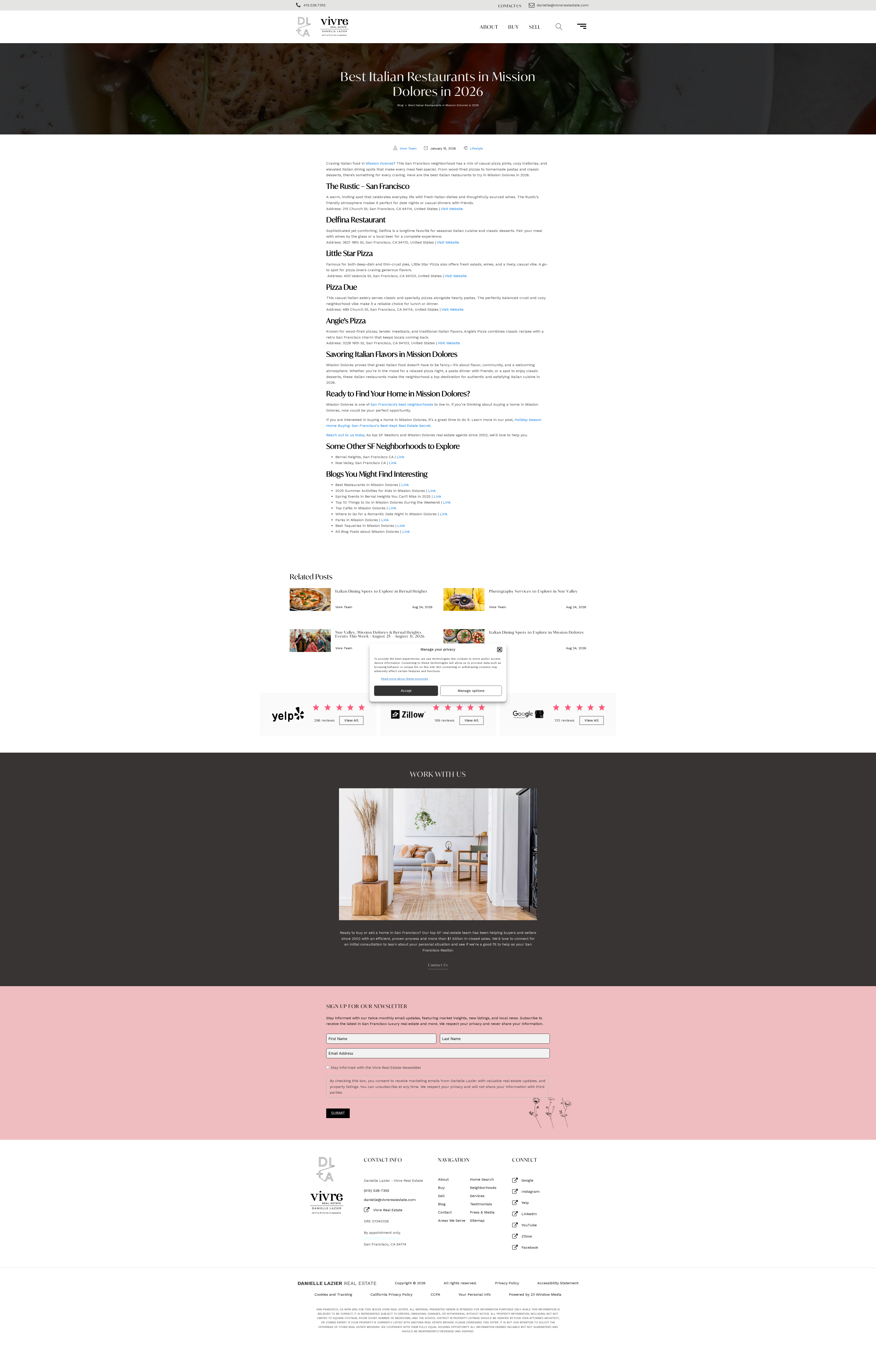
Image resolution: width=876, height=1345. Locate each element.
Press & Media (482, 1212)
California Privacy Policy (391, 1294)
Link (400, 457)
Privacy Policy (507, 1283)
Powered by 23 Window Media (535, 1294)
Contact (445, 1212)
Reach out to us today (345, 435)
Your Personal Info (475, 1294)
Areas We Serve (451, 1220)
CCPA (435, 1294)
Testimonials (481, 1204)
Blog (400, 105)
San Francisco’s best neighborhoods (401, 404)
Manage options (471, 691)
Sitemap (477, 1220)
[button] (499, 649)
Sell (534, 27)
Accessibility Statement (558, 1283)
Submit (338, 1113)
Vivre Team (408, 148)
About (489, 27)
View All (351, 720)
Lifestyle (476, 148)
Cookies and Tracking (333, 1294)
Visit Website (452, 209)
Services (477, 1196)
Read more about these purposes (404, 678)
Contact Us (509, 5)
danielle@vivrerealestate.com (390, 1200)
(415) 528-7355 (376, 1191)
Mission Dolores (379, 163)
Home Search (482, 1179)
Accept (406, 691)
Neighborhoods (483, 1188)
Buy (513, 27)
